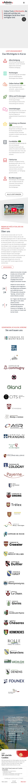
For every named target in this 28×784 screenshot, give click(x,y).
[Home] (9, 3)
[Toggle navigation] (24, 2)
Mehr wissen (7, 267)
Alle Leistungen (14, 194)
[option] (14, 729)
